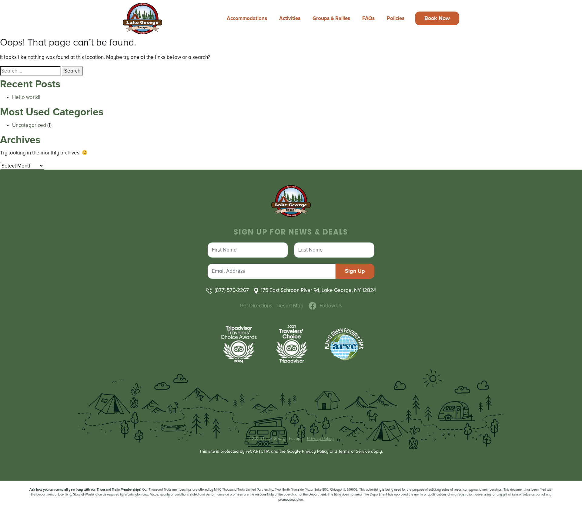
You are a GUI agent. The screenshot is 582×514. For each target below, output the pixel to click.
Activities (289, 18)
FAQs (368, 18)
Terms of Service (354, 451)
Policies (395, 18)
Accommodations (247, 18)
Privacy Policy (320, 438)
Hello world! (26, 97)
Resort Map (290, 306)
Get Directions (256, 306)
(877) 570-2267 (232, 290)
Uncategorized (29, 125)
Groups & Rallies (331, 18)
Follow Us (330, 306)
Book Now (437, 18)
